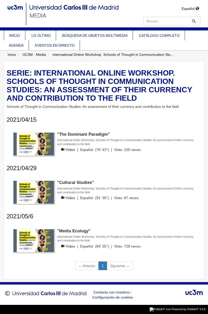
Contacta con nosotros (112, 292)
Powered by (188, 309)
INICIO (14, 35)
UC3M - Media (34, 55)
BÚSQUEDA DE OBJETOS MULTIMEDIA (95, 35)
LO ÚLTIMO (41, 35)
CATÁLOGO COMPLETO (159, 35)
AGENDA (16, 45)
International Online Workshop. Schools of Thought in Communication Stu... (113, 55)
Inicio (12, 55)
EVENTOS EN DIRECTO (55, 45)
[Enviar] (193, 21)
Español (189, 9)
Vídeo (70, 150)
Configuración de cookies (112, 297)
